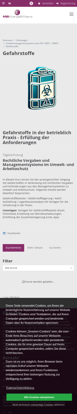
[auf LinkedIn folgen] (10, 3)
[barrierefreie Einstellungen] (31, 3)
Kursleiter (55, 247)
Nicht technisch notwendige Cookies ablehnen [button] (39, 404)
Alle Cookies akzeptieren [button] (39, 397)
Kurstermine (13, 247)
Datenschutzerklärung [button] (20, 387)
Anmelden (48, 3)
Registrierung (67, 3)
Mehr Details (35, 247)
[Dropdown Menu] (71, 14)
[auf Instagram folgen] (4, 3)
